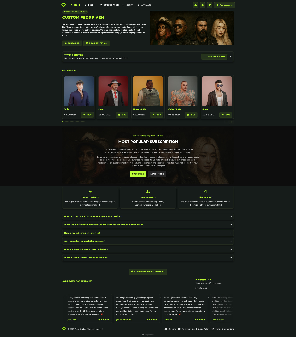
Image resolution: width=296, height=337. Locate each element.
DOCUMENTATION (98, 43)
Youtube (186, 329)
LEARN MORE (157, 174)
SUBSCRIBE (73, 43)
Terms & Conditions (224, 329)
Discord (203, 288)
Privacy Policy (202, 329)
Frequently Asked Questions (149, 271)
